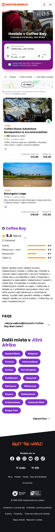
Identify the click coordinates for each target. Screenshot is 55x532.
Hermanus (10, 386)
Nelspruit (33, 353)
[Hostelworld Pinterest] (37, 459)
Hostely (17, 477)
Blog (10, 477)
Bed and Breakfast (38, 477)
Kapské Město (12, 353)
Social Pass (27, 483)
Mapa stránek (19, 520)
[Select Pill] (44, 4)
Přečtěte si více (19, 94)
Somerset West (36, 402)
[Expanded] (6, 77)
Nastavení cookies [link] (34, 520)
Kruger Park (11, 410)
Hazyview (31, 378)
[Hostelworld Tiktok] (43, 459)
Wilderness (30, 386)
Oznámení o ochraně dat (14, 508)
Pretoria (9, 361)
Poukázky (18, 514)
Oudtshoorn (11, 378)
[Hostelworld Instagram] (24, 459)
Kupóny (8, 514)
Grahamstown (12, 402)
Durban (9, 370)
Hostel (7, 126)
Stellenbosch (28, 394)
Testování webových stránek (37, 514)
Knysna (9, 394)
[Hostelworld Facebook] (12, 459)
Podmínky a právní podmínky (39, 508)
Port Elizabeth (28, 370)
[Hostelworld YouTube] (31, 459)
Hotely (25, 477)
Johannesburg (29, 361)
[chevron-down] (25, 238)
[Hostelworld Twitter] (18, 459)
